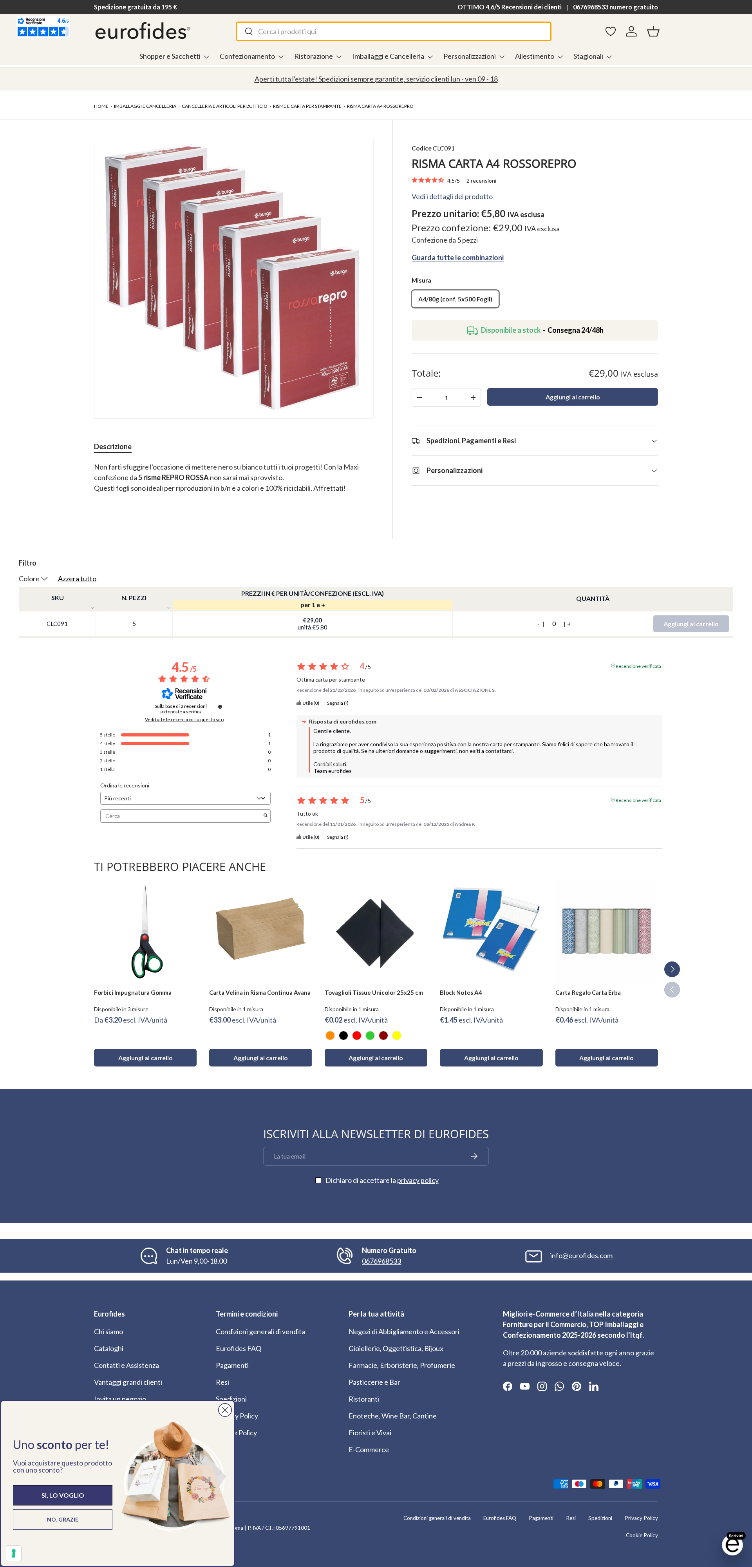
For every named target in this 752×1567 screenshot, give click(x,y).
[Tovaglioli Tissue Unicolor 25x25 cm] (376, 931)
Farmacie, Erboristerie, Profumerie (402, 1365)
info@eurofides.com (581, 1255)
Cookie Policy (236, 1432)
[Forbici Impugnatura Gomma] (145, 931)
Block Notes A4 (461, 992)
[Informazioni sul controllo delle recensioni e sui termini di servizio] (220, 707)
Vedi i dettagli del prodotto (452, 196)
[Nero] (343, 1035)
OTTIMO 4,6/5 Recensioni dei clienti (509, 7)
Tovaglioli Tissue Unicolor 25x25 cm (374, 992)
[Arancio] (330, 1035)
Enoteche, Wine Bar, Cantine (393, 1415)
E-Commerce (369, 1449)
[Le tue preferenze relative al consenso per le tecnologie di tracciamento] (13, 1553)
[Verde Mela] (370, 1035)
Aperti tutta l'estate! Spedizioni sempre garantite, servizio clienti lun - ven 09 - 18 (376, 78)
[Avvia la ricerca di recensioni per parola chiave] (265, 816)
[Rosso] (357, 1035)
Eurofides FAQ (238, 1348)
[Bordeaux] (383, 1035)
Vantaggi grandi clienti (128, 1382)
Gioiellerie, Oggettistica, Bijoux (396, 1348)
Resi (222, 1382)
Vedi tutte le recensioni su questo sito (184, 719)
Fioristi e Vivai (370, 1432)
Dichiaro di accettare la (382, 1180)
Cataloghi (108, 1348)
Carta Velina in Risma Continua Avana (260, 992)
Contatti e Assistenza (126, 1365)
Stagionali (588, 56)
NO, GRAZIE (62, 1519)
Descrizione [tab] (113, 446)
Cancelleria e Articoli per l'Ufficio (225, 106)
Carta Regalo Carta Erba (588, 992)
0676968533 (381, 1261)
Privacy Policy (237, 1415)
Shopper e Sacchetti (170, 56)
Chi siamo (108, 1331)
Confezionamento (247, 56)
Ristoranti (364, 1399)
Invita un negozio (120, 1399)
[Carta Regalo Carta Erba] (606, 931)
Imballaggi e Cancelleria (388, 56)
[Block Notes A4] (491, 931)
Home (101, 106)
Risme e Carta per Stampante (307, 106)
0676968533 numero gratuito (615, 7)
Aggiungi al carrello (573, 397)
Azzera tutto (77, 578)
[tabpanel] (234, 483)
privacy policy (418, 1180)
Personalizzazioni (469, 56)
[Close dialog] (225, 1410)
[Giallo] (396, 1035)
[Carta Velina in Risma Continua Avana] (260, 931)
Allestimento (534, 56)
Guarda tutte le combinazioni (458, 257)
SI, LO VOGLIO (63, 1495)
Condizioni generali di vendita (260, 1331)
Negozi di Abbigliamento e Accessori (404, 1331)
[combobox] (393, 31)
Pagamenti (232, 1365)
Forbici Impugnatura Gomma (133, 992)
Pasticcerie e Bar (374, 1382)
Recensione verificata (638, 665)
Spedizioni (231, 1399)
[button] (653, 31)
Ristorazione (313, 56)
